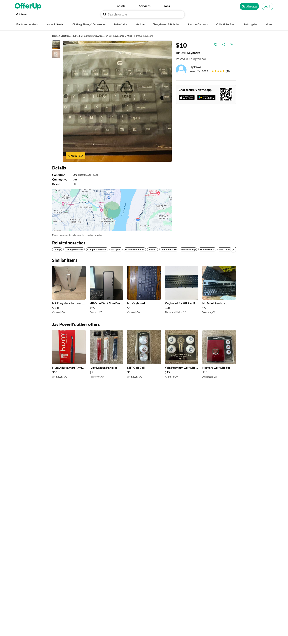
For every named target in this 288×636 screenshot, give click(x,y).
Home (55, 35)
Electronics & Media (71, 35)
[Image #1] (56, 44)
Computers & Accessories (97, 35)
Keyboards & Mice (122, 35)
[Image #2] (56, 54)
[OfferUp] (28, 6)
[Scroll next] (233, 249)
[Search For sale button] (104, 14)
